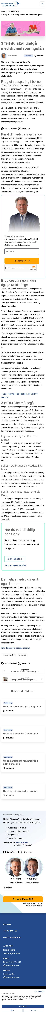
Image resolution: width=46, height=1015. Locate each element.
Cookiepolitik (39, 991)
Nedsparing (13, 11)
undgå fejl (22, 655)
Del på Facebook (11, 128)
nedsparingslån (8, 655)
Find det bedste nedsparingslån (15, 648)
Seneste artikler (22, 842)
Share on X (26, 128)
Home (2, 11)
